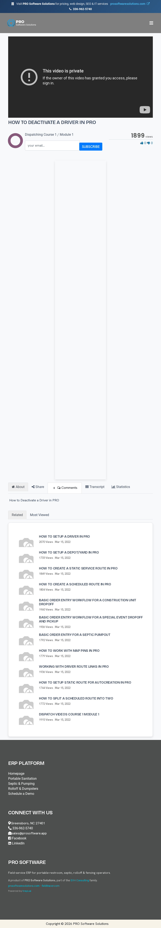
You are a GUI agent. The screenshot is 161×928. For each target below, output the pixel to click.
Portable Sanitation (22, 779)
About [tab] (20, 487)
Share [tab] (39, 487)
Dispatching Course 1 (41, 135)
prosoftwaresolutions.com (23, 885)
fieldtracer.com (50, 885)
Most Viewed (39, 515)
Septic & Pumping (21, 784)
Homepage (16, 774)
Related (17, 515)
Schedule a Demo (21, 794)
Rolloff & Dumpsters (23, 789)
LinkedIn (18, 843)
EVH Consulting (80, 880)
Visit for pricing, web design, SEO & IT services (81, 3)
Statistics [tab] (122, 487)
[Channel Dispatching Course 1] (15, 145)
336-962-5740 (82, 9)
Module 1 (67, 135)
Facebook (18, 838)
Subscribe (91, 146)
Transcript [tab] (96, 487)
